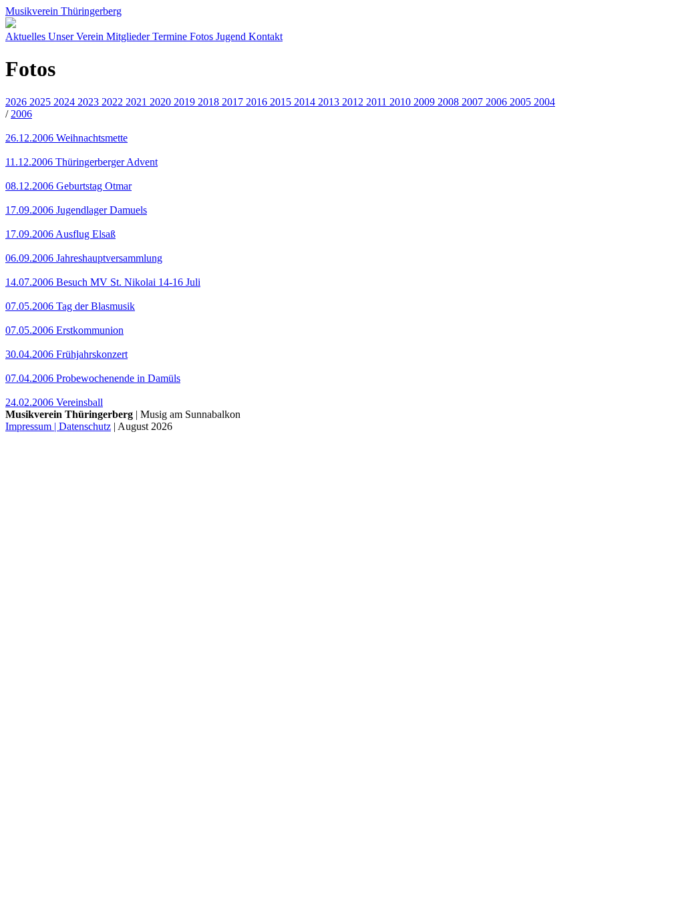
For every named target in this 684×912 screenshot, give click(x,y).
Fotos (203, 36)
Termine (171, 36)
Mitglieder (129, 36)
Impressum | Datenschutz (58, 426)
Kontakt (265, 36)
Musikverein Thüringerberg (63, 11)
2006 (21, 114)
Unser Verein (77, 36)
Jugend (232, 36)
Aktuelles (26, 36)
